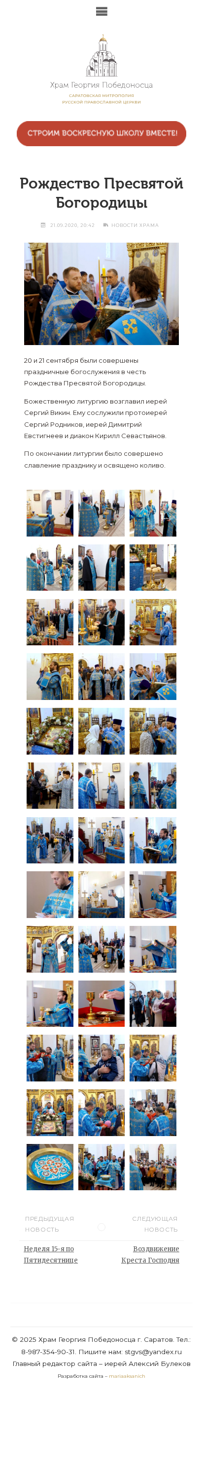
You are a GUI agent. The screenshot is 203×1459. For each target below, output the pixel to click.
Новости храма (135, 225)
